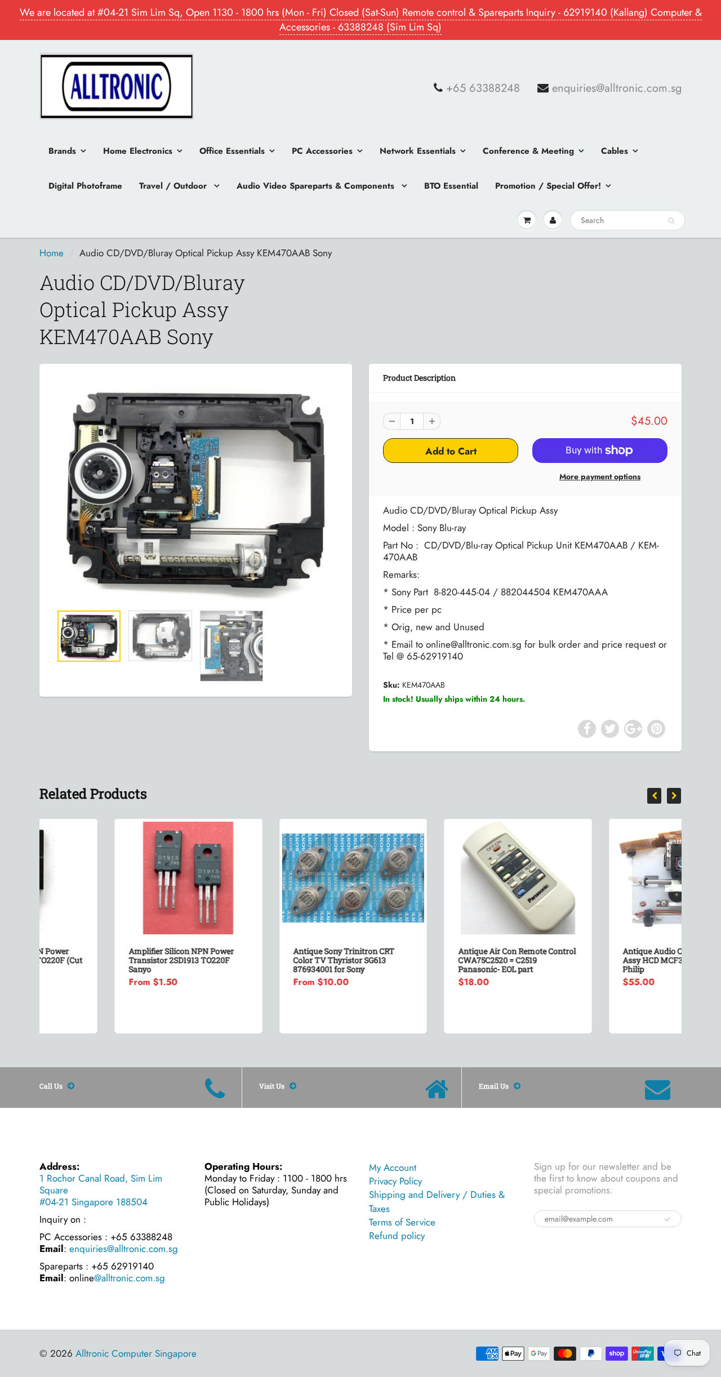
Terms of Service (402, 1222)
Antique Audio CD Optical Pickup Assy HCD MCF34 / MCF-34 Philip (607, 960)
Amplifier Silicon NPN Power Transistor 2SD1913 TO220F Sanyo (106, 960)
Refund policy (397, 1235)
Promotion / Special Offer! (548, 186)
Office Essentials (232, 151)
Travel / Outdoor (174, 186)
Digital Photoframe (85, 186)
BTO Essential (451, 186)
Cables (614, 151)
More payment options (599, 476)
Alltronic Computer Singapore (136, 1353)
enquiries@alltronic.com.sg (617, 88)
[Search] (671, 221)
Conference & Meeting (528, 151)
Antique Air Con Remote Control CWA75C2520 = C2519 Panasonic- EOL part (442, 960)
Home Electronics (137, 151)
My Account (392, 1167)
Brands (62, 151)
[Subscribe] (667, 1219)
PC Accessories (322, 151)
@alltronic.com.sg (129, 1278)
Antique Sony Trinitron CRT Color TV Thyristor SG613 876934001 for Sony (269, 960)
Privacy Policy (395, 1181)
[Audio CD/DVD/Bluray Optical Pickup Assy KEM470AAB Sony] (196, 489)
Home (51, 253)
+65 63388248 (483, 88)
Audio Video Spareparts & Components (317, 186)
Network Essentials (418, 151)
